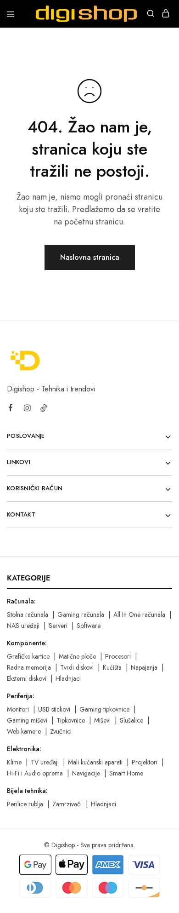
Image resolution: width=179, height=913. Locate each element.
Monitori (18, 709)
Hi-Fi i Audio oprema (35, 773)
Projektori (144, 762)
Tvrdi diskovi (77, 667)
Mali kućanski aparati (95, 762)
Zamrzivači (67, 804)
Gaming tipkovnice (104, 709)
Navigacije (86, 773)
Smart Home (126, 773)
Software (89, 625)
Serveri (58, 625)
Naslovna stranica (89, 257)
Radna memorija (29, 667)
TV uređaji (45, 762)
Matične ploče (77, 656)
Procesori (118, 656)
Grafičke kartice (28, 656)
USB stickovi (54, 709)
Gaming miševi (27, 720)
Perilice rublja (25, 804)
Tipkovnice (70, 720)
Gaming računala (80, 614)
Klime (14, 762)
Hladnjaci (68, 678)
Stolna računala (27, 614)
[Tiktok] (43, 409)
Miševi (102, 720)
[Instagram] (27, 409)
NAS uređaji (23, 625)
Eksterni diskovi (26, 678)
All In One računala (139, 614)
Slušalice (131, 720)
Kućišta (112, 667)
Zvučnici (61, 731)
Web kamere (24, 731)
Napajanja (144, 667)
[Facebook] (10, 408)
